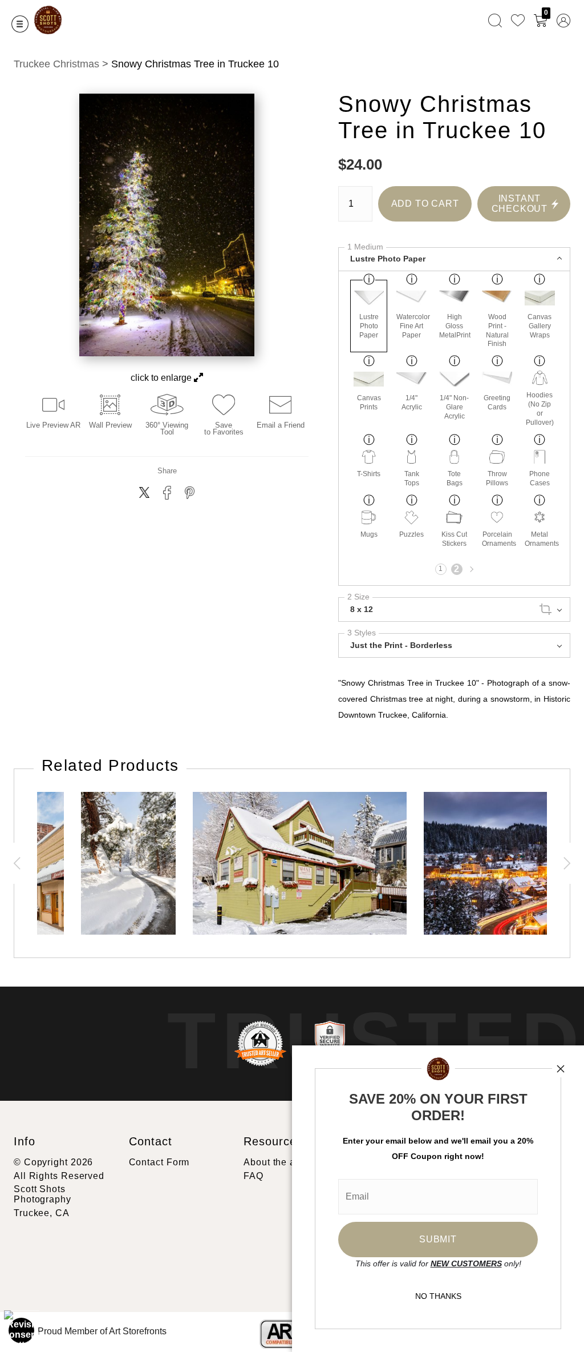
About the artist (278, 1162)
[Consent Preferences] (21, 1330)
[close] (560, 1068)
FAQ (253, 1176)
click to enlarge (162, 378)
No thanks (438, 1296)
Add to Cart (425, 203)
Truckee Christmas (56, 64)
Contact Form (159, 1162)
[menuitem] (495, 20)
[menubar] (527, 20)
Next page (470, 569)
